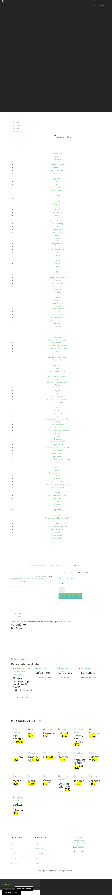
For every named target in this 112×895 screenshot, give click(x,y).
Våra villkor (39, 853)
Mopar (57, 187)
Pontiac (57, 215)
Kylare (57, 391)
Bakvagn (57, 266)
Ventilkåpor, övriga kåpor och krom (57, 459)
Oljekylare (57, 524)
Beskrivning (17, 613)
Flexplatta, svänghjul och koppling (57, 518)
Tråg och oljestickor (57, 529)
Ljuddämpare (57, 167)
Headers (57, 162)
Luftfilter (57, 235)
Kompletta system (57, 165)
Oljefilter (57, 436)
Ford (57, 181)
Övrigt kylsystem (58, 396)
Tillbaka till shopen (24, 889)
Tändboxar (57, 498)
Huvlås (57, 312)
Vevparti (58, 462)
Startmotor (57, 354)
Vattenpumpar (57, 402)
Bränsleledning (57, 224)
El (56, 331)
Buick (58, 198)
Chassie (57, 260)
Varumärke (17, 616)
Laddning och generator (57, 346)
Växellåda (57, 323)
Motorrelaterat (57, 314)
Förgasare (57, 229)
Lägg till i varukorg (70, 595)
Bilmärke (57, 195)
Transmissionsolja (57, 487)
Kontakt (14, 863)
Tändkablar (57, 501)
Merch (56, 407)
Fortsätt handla (11, 892)
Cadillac (57, 201)
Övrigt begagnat (57, 190)
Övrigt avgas (57, 173)
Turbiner (57, 532)
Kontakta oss (17, 131)
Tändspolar (57, 504)
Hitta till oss (39, 848)
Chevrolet (57, 204)
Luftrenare (57, 238)
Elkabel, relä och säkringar (57, 340)
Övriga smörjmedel (58, 481)
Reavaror (56, 470)
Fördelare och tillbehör (57, 495)
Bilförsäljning (17, 126)
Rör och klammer (57, 170)
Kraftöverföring (57, 283)
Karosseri (56, 365)
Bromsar (57, 269)
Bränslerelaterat (58, 309)
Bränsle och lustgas (57, 221)
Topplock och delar (58, 453)
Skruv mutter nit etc (57, 317)
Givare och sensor (57, 343)
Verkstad (16, 123)
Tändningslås (57, 360)
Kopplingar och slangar (56, 376)
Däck (57, 272)
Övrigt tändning (57, 510)
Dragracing (57, 300)
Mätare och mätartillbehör (57, 348)
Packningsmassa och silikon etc (57, 484)
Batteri (57, 334)
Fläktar (57, 385)
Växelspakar (57, 535)
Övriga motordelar (57, 445)
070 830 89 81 (81, 847)
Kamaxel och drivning (58, 425)
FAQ (36, 843)
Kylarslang (57, 393)
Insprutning (57, 232)
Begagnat (56, 179)
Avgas (57, 156)
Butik (13, 853)
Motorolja (57, 479)
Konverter (57, 521)
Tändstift (57, 507)
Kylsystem (57, 326)
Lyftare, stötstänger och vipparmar (57, 430)
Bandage (57, 159)
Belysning (57, 337)
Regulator (57, 252)
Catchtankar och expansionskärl (57, 382)
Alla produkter (57, 153)
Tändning (56, 493)
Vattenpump (57, 456)
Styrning (57, 292)
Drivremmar (57, 413)
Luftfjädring (57, 286)
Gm (57, 184)
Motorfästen (57, 433)
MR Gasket (15, 586)
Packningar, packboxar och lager (57, 447)
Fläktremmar (57, 388)
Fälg (57, 275)
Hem (32, 566)
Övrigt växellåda (57, 538)
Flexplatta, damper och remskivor (57, 419)
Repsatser (57, 255)
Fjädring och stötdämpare (57, 278)
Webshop (16, 128)
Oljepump (57, 439)
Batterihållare (57, 306)
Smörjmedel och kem (57, 473)
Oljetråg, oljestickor (58, 442)
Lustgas (57, 241)
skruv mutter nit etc (57, 371)
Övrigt (57, 467)
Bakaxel (57, 263)
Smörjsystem (57, 450)
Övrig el (57, 351)
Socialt (37, 863)
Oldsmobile (57, 213)
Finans (37, 858)
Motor (57, 410)
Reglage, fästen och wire (57, 249)
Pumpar (57, 246)
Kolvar (57, 427)
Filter (57, 226)
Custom (57, 297)
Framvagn (57, 280)
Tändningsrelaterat (58, 320)
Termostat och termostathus (57, 399)
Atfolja (57, 476)
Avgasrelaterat (57, 303)
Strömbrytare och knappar (57, 357)
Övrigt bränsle (57, 244)
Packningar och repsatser (57, 527)
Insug (58, 422)
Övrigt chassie (57, 289)
